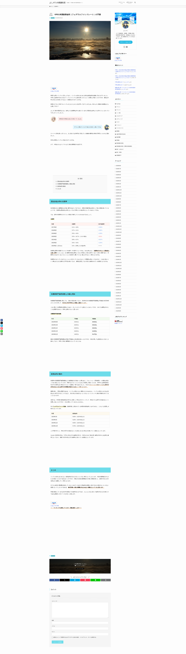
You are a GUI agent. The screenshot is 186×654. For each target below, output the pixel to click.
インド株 (118, 112)
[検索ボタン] (135, 2)
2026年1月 (118, 186)
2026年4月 (118, 177)
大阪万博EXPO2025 (120, 134)
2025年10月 (119, 196)
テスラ (117, 122)
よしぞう (134, 71)
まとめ (59, 188)
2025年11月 (118, 192)
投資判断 (52, 17)
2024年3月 (118, 253)
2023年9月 (118, 271)
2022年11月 (118, 301)
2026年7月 (118, 168)
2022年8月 (118, 310)
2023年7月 (118, 277)
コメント (54, 601)
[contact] (127, 47)
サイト (53, 631)
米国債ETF (118, 155)
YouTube (118, 103)
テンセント (118, 125)
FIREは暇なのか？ (119, 82)
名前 (53, 620)
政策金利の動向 (62, 186)
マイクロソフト (119, 128)
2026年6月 (118, 171)
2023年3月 (118, 289)
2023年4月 (118, 286)
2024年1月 (118, 259)
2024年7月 (118, 241)
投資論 (117, 140)
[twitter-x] (124, 47)
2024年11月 (118, 229)
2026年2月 (118, 183)
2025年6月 (118, 208)
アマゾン (118, 106)
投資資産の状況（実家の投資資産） (124, 146)
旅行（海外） (119, 152)
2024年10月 (119, 232)
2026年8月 (118, 165)
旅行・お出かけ (119, 149)
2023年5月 (118, 283)
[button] (54, 580)
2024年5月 (118, 247)
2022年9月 (118, 308)
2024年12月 (119, 226)
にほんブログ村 (55, 91)
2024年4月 (118, 250)
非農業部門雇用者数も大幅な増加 (66, 183)
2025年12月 (119, 189)
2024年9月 (118, 235)
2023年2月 (118, 292)
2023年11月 (118, 265)
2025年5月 (118, 211)
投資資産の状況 (119, 143)
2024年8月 (118, 238)
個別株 (117, 131)
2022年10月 (119, 304)
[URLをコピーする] (106, 580)
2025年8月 (118, 202)
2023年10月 (119, 268)
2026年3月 (118, 180)
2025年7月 (118, 205)
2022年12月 (119, 298)
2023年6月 (118, 280)
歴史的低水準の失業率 (63, 181)
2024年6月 (118, 244)
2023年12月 (119, 262)
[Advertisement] (80, 72)
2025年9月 (118, 198)
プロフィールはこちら (125, 42)
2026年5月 (118, 174)
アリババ (118, 109)
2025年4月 (118, 214)
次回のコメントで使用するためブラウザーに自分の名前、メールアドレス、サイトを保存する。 (75, 637)
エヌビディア (119, 116)
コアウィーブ (119, 119)
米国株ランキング (118, 323)
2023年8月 (118, 274)
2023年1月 (118, 295)
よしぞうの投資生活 (57, 2)
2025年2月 (118, 220)
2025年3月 (118, 217)
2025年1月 (118, 223)
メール (53, 626)
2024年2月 (118, 256)
